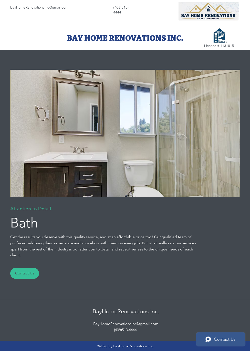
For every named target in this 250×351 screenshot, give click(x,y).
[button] (125, 133)
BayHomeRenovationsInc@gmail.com (125, 323)
